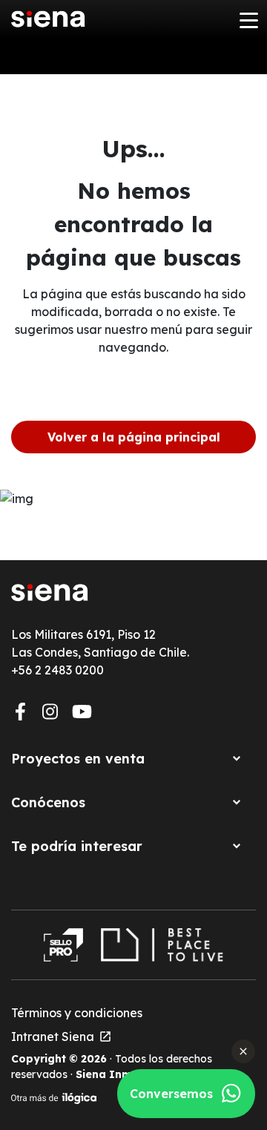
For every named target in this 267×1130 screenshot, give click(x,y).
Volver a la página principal (133, 437)
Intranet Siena (61, 1036)
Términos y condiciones (76, 1012)
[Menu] (247, 19)
